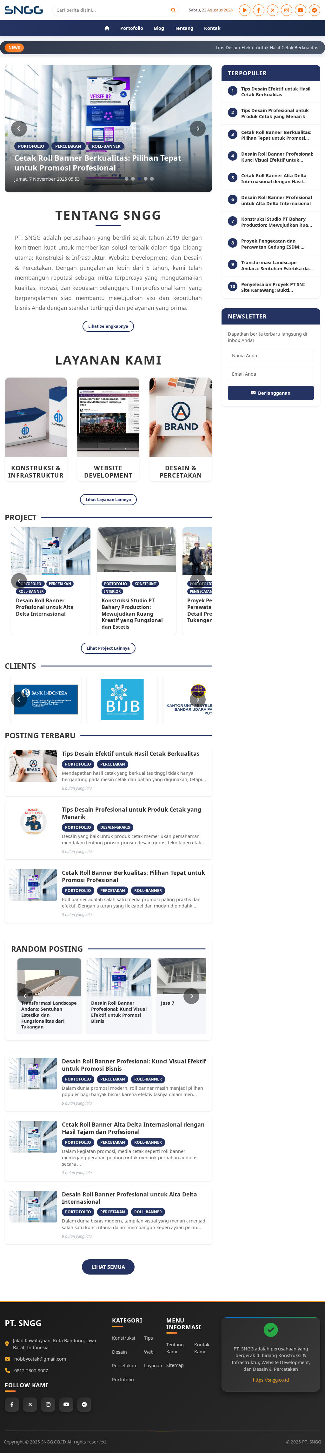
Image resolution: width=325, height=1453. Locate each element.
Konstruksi (123, 1338)
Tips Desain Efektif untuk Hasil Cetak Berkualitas (131, 753)
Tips (148, 1338)
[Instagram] (286, 10)
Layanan (153, 1366)
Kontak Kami (201, 1348)
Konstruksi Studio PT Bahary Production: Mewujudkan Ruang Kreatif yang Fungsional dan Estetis (132, 613)
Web (149, 1352)
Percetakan (124, 1366)
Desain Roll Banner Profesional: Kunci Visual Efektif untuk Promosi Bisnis (134, 1064)
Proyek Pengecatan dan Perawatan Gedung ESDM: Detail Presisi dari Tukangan (273, 244)
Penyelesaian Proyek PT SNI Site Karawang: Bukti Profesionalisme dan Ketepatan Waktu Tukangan (277, 287)
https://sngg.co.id (271, 1380)
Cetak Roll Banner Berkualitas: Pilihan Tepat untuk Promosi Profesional (97, 162)
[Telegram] (314, 10)
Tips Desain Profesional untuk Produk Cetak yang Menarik (131, 813)
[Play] (244, 10)
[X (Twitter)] (272, 10)
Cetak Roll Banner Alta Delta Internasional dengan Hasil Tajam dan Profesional (133, 1128)
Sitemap (175, 1365)
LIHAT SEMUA (108, 1266)
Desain (119, 1352)
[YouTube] (300, 10)
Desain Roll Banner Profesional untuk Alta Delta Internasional (45, 607)
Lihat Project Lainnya (108, 648)
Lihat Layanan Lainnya (108, 499)
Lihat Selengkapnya (108, 326)
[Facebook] (258, 10)
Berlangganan (274, 393)
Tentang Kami (175, 1348)
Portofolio (123, 1379)
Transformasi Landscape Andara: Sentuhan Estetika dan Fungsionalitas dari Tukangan (276, 265)
